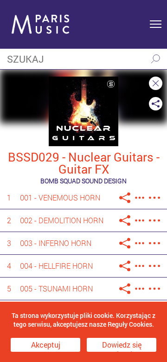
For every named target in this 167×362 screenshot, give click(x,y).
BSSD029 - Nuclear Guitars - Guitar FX (84, 163)
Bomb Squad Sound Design (83, 180)
